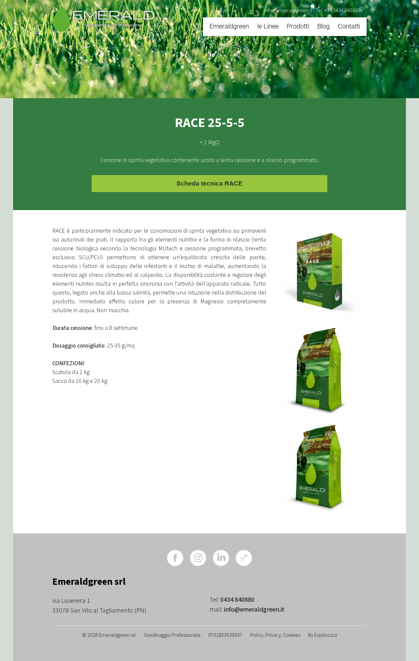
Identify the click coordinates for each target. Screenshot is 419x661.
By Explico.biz (322, 635)
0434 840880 (237, 599)
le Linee (268, 26)
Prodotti (298, 26)
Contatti (349, 26)
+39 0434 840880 (342, 10)
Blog (323, 26)
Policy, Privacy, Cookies (275, 635)
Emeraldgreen (229, 26)
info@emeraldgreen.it (288, 10)
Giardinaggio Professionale (172, 635)
